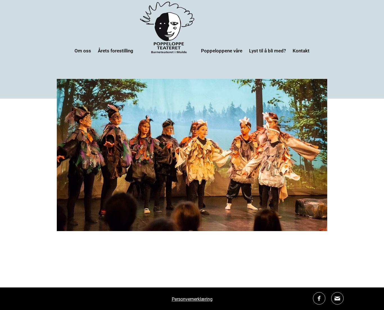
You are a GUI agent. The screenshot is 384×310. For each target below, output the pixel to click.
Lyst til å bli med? (267, 50)
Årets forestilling (115, 50)
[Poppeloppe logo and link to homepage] (167, 51)
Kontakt (301, 50)
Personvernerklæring (192, 299)
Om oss (82, 50)
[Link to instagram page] (337, 303)
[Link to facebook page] (319, 303)
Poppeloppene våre (221, 50)
